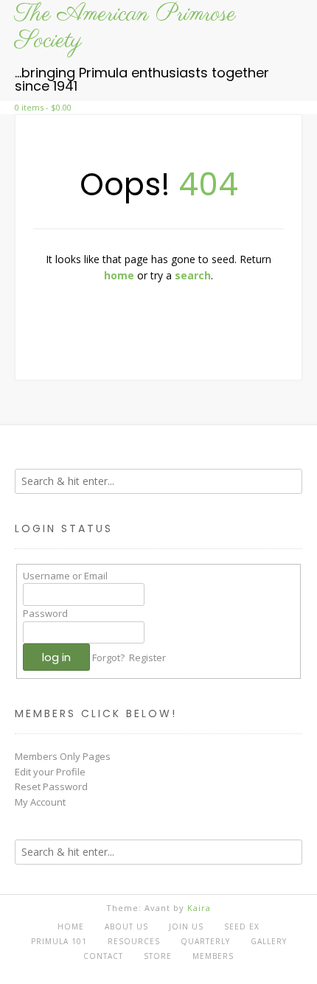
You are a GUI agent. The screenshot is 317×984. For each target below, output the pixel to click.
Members (213, 956)
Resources (134, 941)
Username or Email (65, 575)
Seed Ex (241, 926)
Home (71, 926)
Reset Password (51, 786)
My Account (40, 802)
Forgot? (108, 657)
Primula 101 (59, 941)
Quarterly (205, 941)
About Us (126, 926)
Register (147, 657)
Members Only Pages (63, 756)
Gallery (269, 941)
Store (158, 956)
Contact (103, 956)
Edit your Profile (50, 771)
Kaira (199, 907)
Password (45, 613)
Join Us (186, 926)
